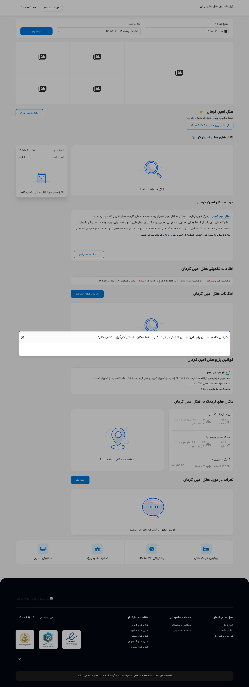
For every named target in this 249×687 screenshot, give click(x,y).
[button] (22, 337)
